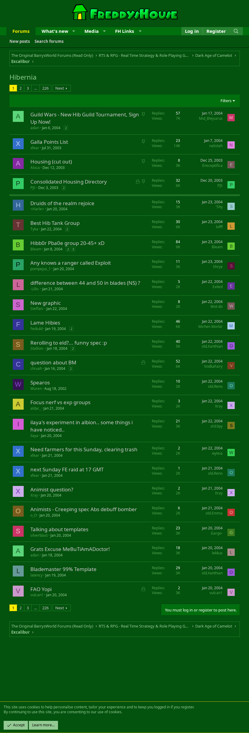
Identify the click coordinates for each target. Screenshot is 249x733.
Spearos (40, 382)
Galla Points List (49, 141)
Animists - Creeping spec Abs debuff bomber (83, 509)
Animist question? (51, 489)
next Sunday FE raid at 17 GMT (67, 469)
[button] (73, 31)
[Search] (236, 31)
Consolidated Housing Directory (68, 181)
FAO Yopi (41, 589)
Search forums (49, 41)
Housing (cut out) (51, 161)
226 (45, 88)
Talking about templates (59, 529)
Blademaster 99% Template (63, 569)
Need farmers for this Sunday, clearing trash (84, 449)
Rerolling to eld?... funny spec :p (68, 342)
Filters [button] (225, 100)
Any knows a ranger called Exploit (70, 262)
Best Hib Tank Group (55, 222)
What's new (55, 31)
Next (59, 88)
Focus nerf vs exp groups (60, 402)
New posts (19, 41)
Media (91, 31)
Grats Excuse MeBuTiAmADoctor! (70, 548)
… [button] (35, 88)
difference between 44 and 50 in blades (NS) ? (85, 282)
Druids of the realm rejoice (62, 203)
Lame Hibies (45, 322)
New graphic (45, 302)
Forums (20, 31)
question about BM (53, 362)
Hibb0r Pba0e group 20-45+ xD (67, 242)
